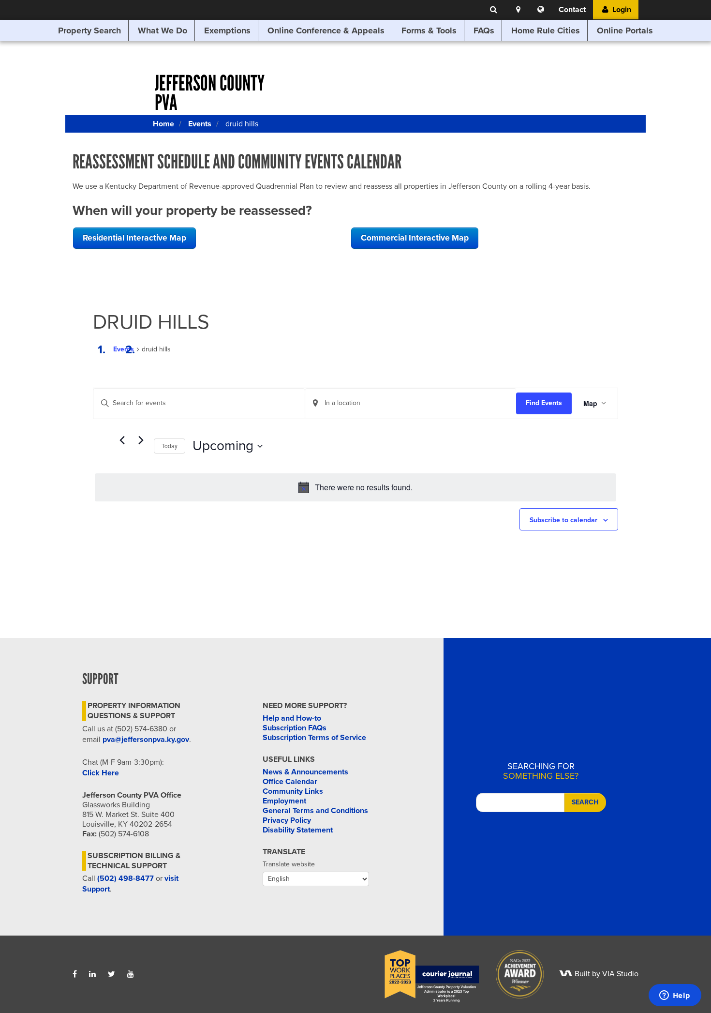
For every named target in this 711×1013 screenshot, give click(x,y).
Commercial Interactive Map (415, 238)
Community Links (293, 791)
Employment (284, 801)
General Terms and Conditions (315, 811)
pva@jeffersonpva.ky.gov (146, 739)
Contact (572, 10)
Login (620, 10)
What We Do (162, 30)
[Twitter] (111, 974)
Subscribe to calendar (563, 520)
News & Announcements (305, 772)
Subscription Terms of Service (314, 737)
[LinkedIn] (92, 974)
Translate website (289, 864)
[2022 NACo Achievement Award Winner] (513, 974)
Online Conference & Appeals (326, 30)
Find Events (544, 403)
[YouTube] (130, 974)
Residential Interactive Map (134, 238)
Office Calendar (290, 781)
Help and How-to (292, 718)
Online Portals (625, 30)
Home (163, 124)
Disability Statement (298, 830)
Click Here (100, 773)
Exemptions (227, 30)
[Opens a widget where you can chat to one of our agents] (674, 996)
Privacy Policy (287, 820)
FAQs (484, 30)
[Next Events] (141, 440)
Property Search (89, 30)
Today (170, 445)
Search (585, 802)
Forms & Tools (429, 30)
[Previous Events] (122, 440)
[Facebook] (75, 974)
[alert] (355, 487)
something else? (540, 771)
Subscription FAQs (294, 728)
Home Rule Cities (545, 30)
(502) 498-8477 (125, 878)
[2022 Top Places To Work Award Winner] (425, 974)
